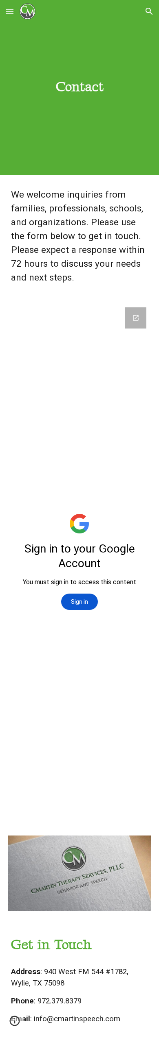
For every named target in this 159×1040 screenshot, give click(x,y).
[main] (79, 87)
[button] (10, 11)
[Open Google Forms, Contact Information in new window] (135, 318)
